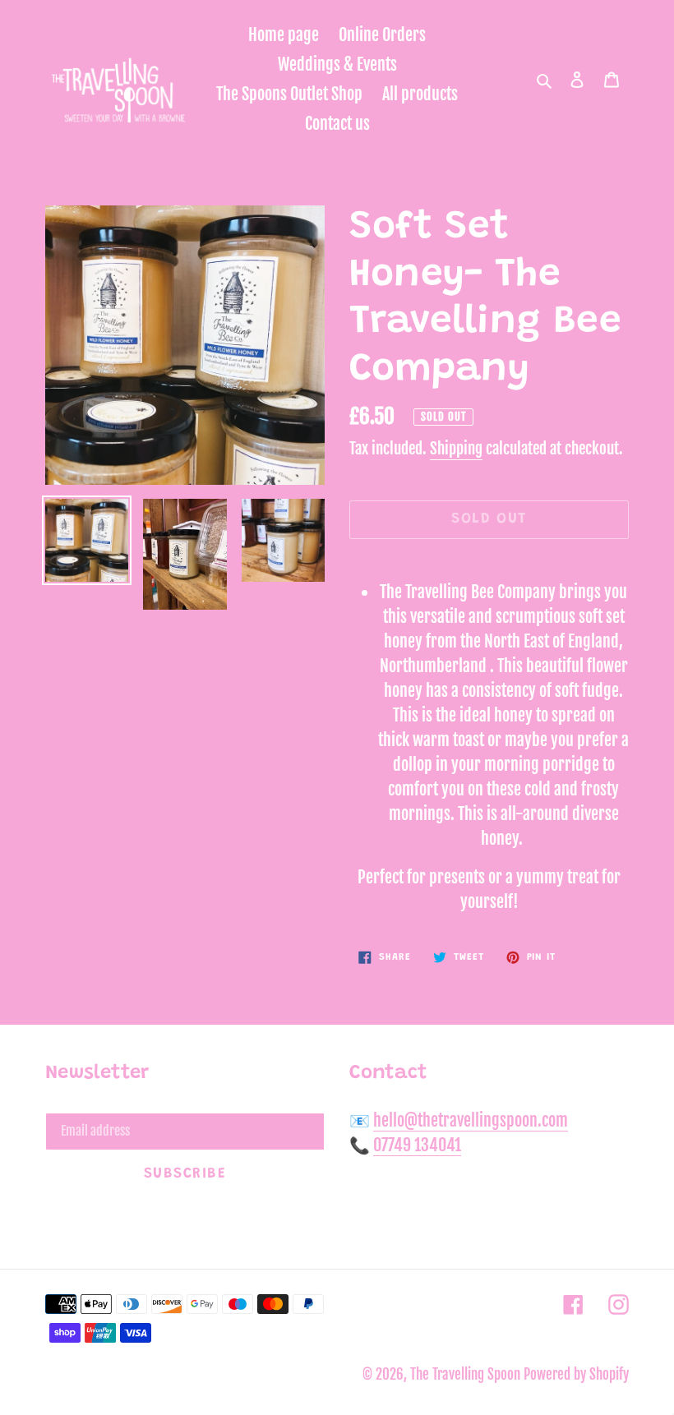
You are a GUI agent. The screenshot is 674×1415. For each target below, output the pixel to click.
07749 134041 (417, 1145)
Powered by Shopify (576, 1374)
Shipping (456, 449)
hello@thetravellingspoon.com (470, 1120)
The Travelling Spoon (467, 1374)
